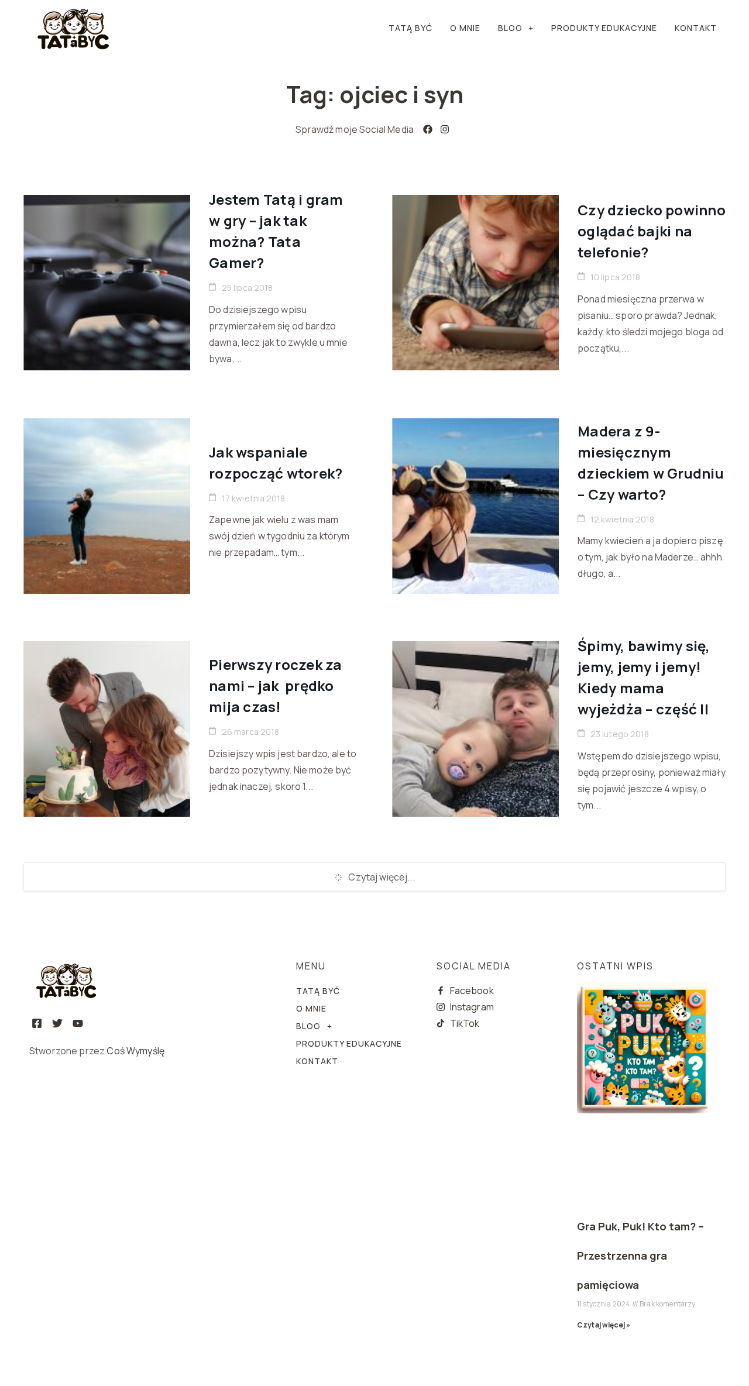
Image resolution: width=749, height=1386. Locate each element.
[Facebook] (428, 129)
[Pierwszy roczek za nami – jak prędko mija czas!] (106, 729)
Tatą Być (410, 27)
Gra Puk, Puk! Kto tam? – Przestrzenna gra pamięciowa (640, 1255)
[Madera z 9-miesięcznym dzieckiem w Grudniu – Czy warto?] (475, 506)
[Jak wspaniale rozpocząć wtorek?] (106, 506)
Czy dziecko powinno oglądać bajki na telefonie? (652, 231)
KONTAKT (696, 27)
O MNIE (465, 27)
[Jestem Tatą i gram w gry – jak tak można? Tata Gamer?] (106, 282)
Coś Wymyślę (135, 1050)
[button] (515, 28)
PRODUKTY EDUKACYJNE (604, 27)
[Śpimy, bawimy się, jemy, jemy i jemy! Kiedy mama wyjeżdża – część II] (475, 729)
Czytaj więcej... (381, 877)
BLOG (510, 27)
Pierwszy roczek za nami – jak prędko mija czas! (275, 685)
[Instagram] (445, 129)
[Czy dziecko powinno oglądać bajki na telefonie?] (475, 282)
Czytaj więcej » (603, 1325)
